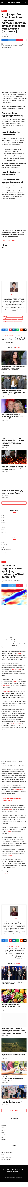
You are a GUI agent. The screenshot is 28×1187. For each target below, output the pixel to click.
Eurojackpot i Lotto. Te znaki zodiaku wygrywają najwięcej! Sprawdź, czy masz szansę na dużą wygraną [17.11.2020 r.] (20, 953)
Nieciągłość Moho (18, 789)
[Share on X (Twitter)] (12, 40)
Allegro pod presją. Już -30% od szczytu (20, 338)
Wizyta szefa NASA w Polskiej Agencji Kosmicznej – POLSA (13, 983)
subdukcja (15, 681)
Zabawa (4, 11)
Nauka (2, 525)
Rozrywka (3, 532)
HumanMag (11, 1177)
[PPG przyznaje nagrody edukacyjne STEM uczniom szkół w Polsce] (14, 1092)
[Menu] (2, 2)
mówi (9, 831)
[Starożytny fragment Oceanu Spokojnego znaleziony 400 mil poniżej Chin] (14, 597)
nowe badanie (6, 691)
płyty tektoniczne (16, 669)
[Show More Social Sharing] (25, 40)
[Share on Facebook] (5, 40)
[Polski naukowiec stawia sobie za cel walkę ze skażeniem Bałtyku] (14, 1045)
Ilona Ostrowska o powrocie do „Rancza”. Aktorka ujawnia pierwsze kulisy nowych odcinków (13, 392)
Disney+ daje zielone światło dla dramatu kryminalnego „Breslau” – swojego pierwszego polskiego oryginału (12, 492)
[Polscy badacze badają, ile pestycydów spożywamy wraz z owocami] (14, 996)
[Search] (26, 2)
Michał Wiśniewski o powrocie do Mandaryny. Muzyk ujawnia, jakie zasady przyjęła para (12, 416)
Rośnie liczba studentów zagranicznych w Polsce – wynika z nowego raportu (12, 1078)
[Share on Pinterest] (19, 40)
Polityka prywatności (6, 552)
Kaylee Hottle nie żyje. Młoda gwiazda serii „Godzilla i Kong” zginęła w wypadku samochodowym (13, 368)
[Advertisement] (14, 77)
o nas (2, 542)
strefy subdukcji (5, 685)
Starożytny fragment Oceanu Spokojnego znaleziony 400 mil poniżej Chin (7, 340)
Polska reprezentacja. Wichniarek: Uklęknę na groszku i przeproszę (7, 952)
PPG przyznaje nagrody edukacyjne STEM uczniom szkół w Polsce (12, 1101)
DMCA (2, 547)
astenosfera (8, 809)
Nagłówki (3, 518)
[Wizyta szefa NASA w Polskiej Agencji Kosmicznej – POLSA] (14, 973)
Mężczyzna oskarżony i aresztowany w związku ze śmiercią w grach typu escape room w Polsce (13, 467)
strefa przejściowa (16, 723)
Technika (3, 527)
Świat (2, 520)
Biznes (3, 522)
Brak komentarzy (16, 35)
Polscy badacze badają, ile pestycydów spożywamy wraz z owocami (11, 1006)
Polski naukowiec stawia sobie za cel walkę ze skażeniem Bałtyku (13, 1055)
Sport (2, 529)
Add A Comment (14, 503)
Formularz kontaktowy (6, 545)
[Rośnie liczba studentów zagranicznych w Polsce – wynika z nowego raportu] (14, 1068)
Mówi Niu (10, 855)
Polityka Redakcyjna (6, 549)
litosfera (20, 653)
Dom (2, 515)
